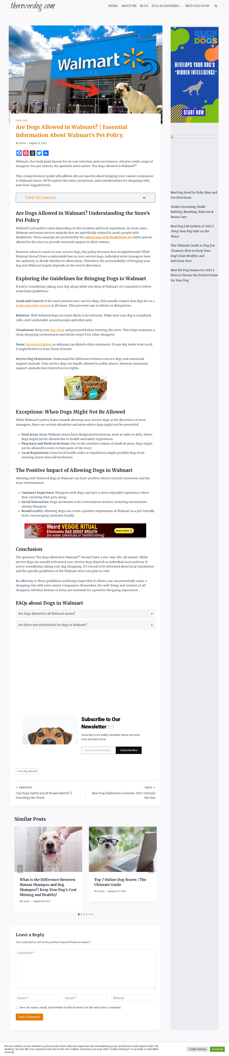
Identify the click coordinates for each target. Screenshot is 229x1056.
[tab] (85, 613)
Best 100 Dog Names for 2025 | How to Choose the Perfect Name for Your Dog (194, 275)
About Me (129, 6)
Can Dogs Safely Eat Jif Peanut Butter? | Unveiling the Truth (44, 793)
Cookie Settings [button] (197, 1049)
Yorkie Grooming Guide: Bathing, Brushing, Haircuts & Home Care (192, 212)
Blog (144, 6)
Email (70, 998)
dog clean (57, 330)
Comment (25, 953)
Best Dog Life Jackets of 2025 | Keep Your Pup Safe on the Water (192, 231)
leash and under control (33, 305)
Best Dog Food (197, 6)
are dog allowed (27, 771)
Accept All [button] (217, 1049)
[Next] (151, 869)
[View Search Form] (216, 6)
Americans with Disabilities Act (108, 237)
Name (22, 998)
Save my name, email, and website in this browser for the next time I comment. (70, 1007)
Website (119, 998)
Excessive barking (39, 344)
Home (113, 6)
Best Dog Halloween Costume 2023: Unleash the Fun (123, 793)
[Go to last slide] (20, 869)
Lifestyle (21, 120)
